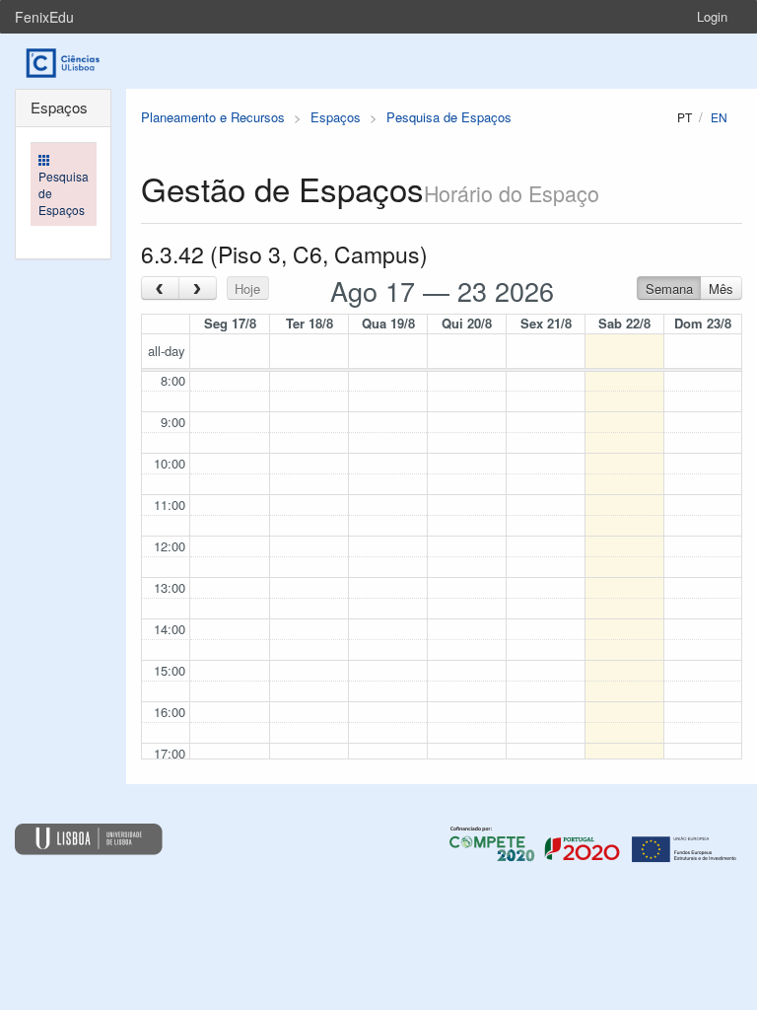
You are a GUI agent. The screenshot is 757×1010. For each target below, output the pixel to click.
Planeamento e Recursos (213, 117)
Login (712, 16)
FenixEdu (44, 17)
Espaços (335, 117)
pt (684, 116)
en (719, 116)
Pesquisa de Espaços (449, 117)
